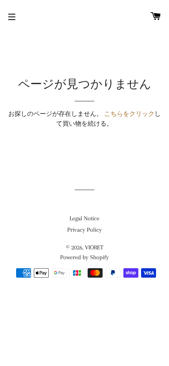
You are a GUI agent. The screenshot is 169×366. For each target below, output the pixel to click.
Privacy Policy (84, 229)
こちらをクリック (129, 113)
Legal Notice (84, 218)
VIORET (94, 247)
